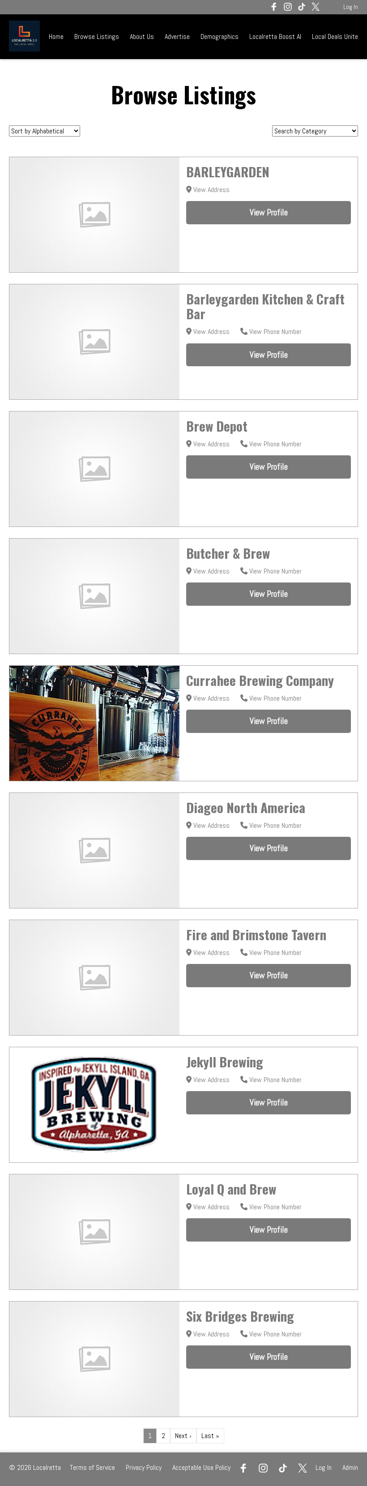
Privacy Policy (144, 1467)
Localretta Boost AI (275, 36)
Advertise (177, 36)
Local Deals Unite (335, 36)
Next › (183, 1435)
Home (56, 36)
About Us (142, 36)
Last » (210, 1435)
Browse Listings (96, 36)
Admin (350, 1467)
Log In (350, 7)
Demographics (220, 36)
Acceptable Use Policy (201, 1467)
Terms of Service (92, 1467)
